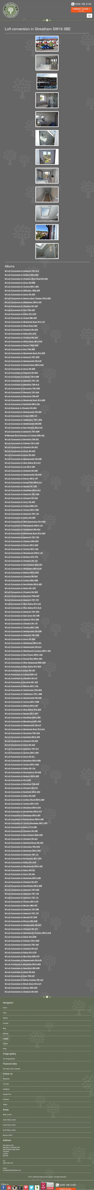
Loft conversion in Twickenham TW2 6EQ (24, 690)
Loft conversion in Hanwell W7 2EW (22, 917)
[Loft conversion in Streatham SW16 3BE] (47, 43)
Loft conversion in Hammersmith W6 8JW (24, 960)
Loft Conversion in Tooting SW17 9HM (23, 702)
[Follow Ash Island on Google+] (20, 1187)
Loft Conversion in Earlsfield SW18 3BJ (23, 404)
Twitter (5, 1104)
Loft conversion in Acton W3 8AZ (21, 745)
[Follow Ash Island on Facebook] (3, 1187)
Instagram (6, 1089)
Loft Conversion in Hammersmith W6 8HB (24, 459)
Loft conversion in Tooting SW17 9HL (23, 549)
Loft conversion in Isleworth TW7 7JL (23, 854)
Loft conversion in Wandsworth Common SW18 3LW (29, 933)
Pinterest (6, 1099)
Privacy (5, 1043)
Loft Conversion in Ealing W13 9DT (21, 314)
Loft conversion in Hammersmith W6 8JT (24, 725)
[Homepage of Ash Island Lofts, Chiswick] (9, 10)
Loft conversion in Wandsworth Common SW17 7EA (29, 651)
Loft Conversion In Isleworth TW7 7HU (23, 537)
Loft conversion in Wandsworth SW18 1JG (25, 525)
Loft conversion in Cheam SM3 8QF (22, 318)
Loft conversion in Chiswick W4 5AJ (22, 839)
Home (5, 1008)
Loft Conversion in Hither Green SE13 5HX (24, 341)
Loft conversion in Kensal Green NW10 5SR (25, 819)
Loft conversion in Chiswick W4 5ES (22, 576)
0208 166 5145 (8, 1163)
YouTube (6, 1084)
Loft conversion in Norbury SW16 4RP (23, 776)
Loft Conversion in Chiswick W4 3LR (22, 929)
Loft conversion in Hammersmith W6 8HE (24, 698)
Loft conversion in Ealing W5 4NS (21, 796)
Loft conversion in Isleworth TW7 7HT (23, 600)
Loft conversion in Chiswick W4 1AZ (22, 561)
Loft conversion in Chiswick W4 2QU (22, 498)
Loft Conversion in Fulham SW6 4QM (22, 580)
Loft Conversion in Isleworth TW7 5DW (23, 357)
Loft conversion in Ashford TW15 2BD (23, 619)
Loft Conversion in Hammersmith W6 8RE (24, 423)
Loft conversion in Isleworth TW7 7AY (23, 913)
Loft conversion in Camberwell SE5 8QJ (23, 529)
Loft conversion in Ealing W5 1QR (21, 588)
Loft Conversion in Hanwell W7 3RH (22, 486)
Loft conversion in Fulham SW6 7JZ (22, 674)
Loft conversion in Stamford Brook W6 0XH (25, 843)
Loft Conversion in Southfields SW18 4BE (24, 584)
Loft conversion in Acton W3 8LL (21, 756)
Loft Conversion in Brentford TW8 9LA (23, 384)
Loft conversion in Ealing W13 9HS (21, 937)
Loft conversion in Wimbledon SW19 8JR (24, 568)
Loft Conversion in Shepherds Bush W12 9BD (26, 400)
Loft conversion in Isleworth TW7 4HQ (23, 611)
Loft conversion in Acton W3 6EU (21, 455)
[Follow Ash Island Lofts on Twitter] (31, 1187)
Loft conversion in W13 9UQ (19, 780)
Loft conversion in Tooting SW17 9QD (23, 764)
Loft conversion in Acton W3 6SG (21, 639)
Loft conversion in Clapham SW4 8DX (23, 541)
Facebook (6, 1079)
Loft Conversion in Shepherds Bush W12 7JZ (26, 322)
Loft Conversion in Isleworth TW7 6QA (23, 392)
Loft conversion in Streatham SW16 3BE (24, 717)
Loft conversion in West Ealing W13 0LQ (24, 608)
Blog (4, 1028)
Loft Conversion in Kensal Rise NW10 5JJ (24, 482)
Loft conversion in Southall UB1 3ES (22, 682)
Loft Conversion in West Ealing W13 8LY (24, 463)
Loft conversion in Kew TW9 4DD (21, 349)
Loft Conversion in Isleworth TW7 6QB (23, 494)
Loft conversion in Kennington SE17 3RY (24, 858)
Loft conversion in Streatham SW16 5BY (24, 815)
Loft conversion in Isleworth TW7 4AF (23, 944)
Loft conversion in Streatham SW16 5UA (24, 807)
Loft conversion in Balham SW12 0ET (22, 705)
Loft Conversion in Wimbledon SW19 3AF (24, 302)
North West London (9, 1130)
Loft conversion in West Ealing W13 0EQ (24, 666)
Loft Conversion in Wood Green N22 (22, 325)
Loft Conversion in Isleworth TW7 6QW (23, 431)
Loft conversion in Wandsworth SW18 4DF (25, 866)
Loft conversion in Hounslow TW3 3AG (23, 733)
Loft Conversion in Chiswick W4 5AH (22, 337)
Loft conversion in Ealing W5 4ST (21, 670)
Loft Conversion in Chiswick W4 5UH (22, 991)
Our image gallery (9, 1059)
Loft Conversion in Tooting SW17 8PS (23, 752)
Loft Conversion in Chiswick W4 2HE (22, 470)
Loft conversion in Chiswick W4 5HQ (22, 741)
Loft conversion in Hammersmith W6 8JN (24, 361)
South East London (9, 1125)
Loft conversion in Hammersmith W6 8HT (24, 925)
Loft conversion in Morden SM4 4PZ (22, 905)
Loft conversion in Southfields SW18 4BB (24, 886)
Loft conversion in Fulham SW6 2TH (22, 506)
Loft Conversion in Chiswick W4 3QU (22, 329)
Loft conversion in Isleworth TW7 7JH (23, 514)
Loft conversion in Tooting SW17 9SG (23, 627)
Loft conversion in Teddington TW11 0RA (24, 419)
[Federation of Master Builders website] (43, 1186)
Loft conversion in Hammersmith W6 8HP (24, 474)
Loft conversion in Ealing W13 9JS (21, 862)
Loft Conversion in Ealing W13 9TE (21, 333)
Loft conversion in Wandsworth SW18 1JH (25, 553)
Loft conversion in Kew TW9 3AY (21, 976)
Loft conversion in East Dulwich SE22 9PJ (24, 564)
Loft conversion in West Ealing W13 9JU (24, 604)
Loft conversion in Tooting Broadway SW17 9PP (27, 823)
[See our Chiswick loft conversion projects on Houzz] (37, 1187)
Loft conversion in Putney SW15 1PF (22, 478)
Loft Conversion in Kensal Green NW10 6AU (25, 365)
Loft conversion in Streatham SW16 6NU (24, 760)
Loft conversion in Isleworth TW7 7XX (23, 893)
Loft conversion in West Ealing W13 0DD (24, 709)
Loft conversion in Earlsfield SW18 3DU (23, 792)
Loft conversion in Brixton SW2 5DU (22, 987)
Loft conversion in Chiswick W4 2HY (22, 882)
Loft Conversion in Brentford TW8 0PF (23, 396)
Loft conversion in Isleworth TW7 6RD (23, 635)
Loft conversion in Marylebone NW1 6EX (24, 721)
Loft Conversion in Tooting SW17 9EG (23, 286)
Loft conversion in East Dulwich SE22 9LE (24, 427)
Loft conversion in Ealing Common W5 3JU (25, 980)
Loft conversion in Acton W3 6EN (21, 369)
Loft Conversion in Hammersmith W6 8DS (24, 412)
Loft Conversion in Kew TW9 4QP (21, 310)
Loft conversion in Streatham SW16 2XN (24, 878)
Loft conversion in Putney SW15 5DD (22, 545)
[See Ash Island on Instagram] (14, 1187)
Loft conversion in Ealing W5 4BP (21, 517)
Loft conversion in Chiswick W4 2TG (22, 788)
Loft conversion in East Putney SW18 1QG (25, 655)
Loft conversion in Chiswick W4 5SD (22, 831)
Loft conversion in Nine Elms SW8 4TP (23, 956)
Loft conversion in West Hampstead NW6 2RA (26, 662)
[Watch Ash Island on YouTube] (9, 1187)
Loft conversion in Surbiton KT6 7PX (22, 557)
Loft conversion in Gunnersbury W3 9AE (24, 772)
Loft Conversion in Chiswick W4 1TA (22, 623)
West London (7, 1114)
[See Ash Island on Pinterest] (26, 1187)
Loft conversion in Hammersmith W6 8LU (24, 647)
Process (5, 1023)
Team (5, 1013)
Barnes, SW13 (7, 1135)
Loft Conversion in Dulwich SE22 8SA (22, 275)
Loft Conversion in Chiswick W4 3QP (22, 306)
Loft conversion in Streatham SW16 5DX (24, 850)
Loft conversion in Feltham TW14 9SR (23, 376)
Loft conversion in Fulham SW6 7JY (22, 416)
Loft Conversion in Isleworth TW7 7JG (23, 380)
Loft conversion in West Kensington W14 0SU (26, 521)
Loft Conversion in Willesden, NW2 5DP (23, 290)
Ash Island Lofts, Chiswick (11, 1069)
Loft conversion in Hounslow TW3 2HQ (23, 846)
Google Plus (7, 1094)
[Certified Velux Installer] (50, 1186)
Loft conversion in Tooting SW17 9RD (23, 510)
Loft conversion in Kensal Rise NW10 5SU (24, 658)
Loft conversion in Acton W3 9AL (21, 874)
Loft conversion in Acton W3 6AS (21, 451)
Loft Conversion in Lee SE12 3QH (21, 466)
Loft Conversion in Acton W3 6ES (21, 294)
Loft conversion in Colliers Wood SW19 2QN (25, 799)
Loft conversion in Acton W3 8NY (21, 502)
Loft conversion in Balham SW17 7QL (23, 686)
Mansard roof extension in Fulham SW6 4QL (26, 435)
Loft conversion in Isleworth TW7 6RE (23, 909)
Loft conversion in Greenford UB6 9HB (23, 968)
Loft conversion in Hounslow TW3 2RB (23, 388)
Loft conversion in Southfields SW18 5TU (24, 811)
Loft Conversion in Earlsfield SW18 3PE (23, 737)
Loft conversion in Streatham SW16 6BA (24, 964)
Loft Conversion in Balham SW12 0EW (23, 572)
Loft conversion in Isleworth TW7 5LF (23, 749)
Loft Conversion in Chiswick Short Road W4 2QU (27, 278)
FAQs (4, 1049)
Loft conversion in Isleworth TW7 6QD (23, 890)
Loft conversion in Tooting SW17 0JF (22, 901)
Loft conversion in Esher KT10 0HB (22, 827)
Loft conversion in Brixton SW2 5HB (22, 921)
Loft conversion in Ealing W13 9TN (21, 952)
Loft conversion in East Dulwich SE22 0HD (25, 835)
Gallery (5, 1018)
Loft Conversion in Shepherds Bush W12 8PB (26, 353)
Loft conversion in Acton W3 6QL (21, 972)
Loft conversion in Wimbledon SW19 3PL (24, 643)
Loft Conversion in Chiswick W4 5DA (22, 372)
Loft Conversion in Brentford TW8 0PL (23, 439)
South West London (9, 1120)
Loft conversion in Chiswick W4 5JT (22, 678)
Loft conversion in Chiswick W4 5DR (22, 592)
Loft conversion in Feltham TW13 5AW (23, 940)
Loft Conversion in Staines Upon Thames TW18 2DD (29, 298)
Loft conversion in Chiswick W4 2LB (22, 948)
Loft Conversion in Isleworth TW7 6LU (23, 271)
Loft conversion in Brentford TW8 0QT (23, 784)
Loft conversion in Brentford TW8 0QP (23, 596)
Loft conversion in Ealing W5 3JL (21, 870)
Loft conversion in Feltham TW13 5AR (23, 443)
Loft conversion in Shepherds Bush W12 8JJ (26, 729)
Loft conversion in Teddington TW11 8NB (24, 694)
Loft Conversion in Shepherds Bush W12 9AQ (26, 533)
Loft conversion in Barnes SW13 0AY (22, 713)
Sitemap (5, 1033)
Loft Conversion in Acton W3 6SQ (21, 282)
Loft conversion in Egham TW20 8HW (22, 345)
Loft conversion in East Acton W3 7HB (23, 615)
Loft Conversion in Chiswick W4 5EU (22, 447)
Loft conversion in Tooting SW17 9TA (23, 803)
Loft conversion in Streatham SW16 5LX (24, 490)
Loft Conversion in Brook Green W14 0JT (24, 984)
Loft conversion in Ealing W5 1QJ (21, 768)
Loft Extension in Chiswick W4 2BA (22, 408)
